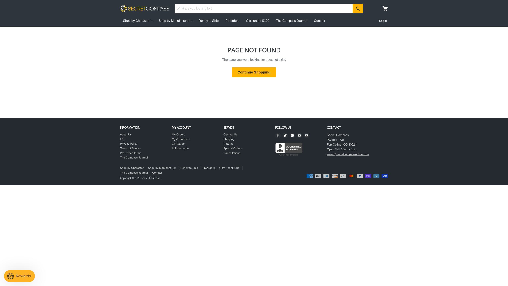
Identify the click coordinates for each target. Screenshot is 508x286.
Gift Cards (178, 143)
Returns (228, 143)
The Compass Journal (291, 20)
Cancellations (231, 153)
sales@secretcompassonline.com (348, 154)
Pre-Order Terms (130, 153)
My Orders (178, 134)
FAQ (123, 139)
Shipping (228, 139)
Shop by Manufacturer (174, 20)
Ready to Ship (209, 20)
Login (383, 20)
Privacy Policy (128, 143)
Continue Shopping (254, 72)
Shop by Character (136, 20)
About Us (126, 134)
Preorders (232, 20)
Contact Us (230, 134)
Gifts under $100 (257, 20)
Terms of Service (130, 148)
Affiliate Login (180, 148)
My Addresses (181, 139)
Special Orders (232, 148)
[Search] (358, 8)
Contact (319, 20)
